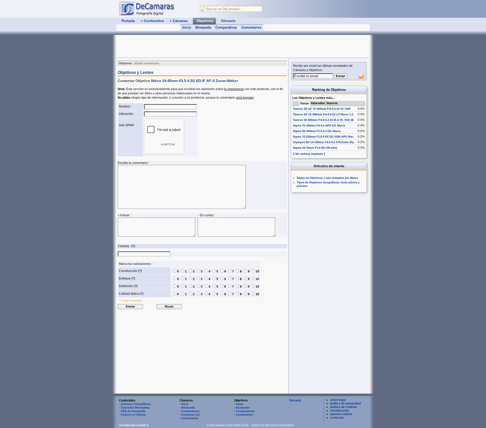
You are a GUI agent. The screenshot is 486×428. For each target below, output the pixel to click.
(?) (133, 246)
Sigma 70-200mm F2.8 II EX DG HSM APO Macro (324, 136)
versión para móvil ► (134, 425)
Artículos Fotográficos (136, 403)
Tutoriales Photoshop (135, 407)
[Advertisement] (208, 46)
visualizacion (339, 410)
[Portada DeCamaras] (156, 8)
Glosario (295, 400)
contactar (337, 417)
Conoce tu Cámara (133, 414)
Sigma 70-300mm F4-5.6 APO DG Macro (319, 125)
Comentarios (251, 27)
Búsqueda (203, 27)
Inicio (186, 27)
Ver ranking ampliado (309, 153)
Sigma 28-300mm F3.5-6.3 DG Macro (317, 131)
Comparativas (226, 27)
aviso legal (338, 400)
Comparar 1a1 (190, 414)
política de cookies (343, 407)
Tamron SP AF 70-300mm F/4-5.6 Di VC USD (322, 108)
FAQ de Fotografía (133, 411)
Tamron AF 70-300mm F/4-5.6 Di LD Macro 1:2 (323, 114)
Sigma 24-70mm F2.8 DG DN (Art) (315, 147)
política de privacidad (345, 403)
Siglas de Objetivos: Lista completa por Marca (327, 177)
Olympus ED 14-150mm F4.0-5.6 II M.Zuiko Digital (325, 142)
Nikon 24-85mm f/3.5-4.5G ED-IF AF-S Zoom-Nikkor (194, 81)
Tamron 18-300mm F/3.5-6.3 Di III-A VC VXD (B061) (326, 119)
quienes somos (341, 414)
